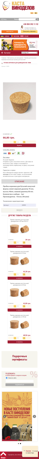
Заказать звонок (29, 31)
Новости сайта (12, 378)
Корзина (28, 451)
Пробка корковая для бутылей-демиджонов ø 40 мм (19, 284)
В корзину (19, 246)
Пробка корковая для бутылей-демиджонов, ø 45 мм (19, 316)
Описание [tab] (19, 181)
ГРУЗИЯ (26, 36)
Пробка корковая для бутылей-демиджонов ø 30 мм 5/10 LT (19, 220)
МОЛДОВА (16, 36)
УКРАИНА (6, 36)
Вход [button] (5, 19)
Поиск (16, 19)
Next (34, 416)
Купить (19, 145)
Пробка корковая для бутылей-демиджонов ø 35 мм (19, 252)
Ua (32, 13)
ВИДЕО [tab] (19, 210)
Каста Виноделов (19, 454)
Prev (4, 416)
